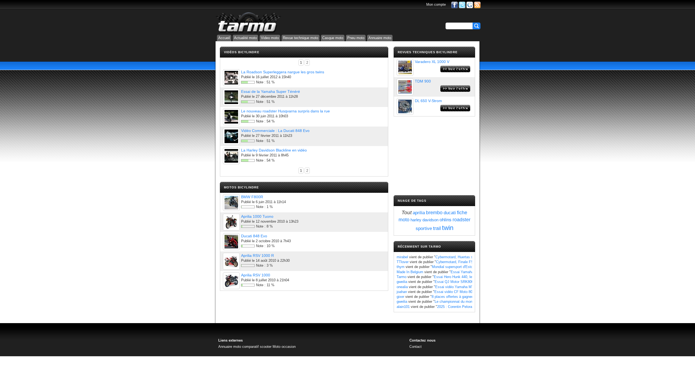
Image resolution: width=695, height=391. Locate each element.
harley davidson (424, 219)
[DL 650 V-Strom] (405, 106)
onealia (402, 287)
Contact (415, 347)
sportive (424, 228)
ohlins (445, 219)
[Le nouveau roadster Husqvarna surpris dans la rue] (231, 116)
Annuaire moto (379, 38)
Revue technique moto (300, 38)
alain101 (403, 307)
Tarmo (401, 277)
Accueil (224, 38)
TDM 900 (423, 81)
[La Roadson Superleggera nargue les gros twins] (231, 77)
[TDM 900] (405, 86)
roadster (461, 219)
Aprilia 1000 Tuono (257, 216)
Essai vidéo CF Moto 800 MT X (459, 292)
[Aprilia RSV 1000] (231, 280)
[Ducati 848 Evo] (231, 241)
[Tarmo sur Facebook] (454, 4)
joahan (402, 292)
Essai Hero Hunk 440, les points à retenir (466, 277)
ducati (450, 212)
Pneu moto (355, 38)
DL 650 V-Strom (428, 101)
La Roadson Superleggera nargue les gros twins (282, 72)
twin (447, 227)
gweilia (402, 282)
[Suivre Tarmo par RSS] (477, 4)
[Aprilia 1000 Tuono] (231, 222)
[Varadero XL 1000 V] (405, 67)
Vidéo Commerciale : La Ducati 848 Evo (275, 130)
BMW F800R (252, 197)
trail (437, 228)
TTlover (403, 262)
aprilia (419, 212)
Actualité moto (245, 38)
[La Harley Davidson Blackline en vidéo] (231, 155)
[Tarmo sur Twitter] (462, 4)
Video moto (270, 38)
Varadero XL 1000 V (432, 61)
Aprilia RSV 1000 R (257, 255)
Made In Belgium (410, 272)
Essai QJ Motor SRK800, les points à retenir (470, 282)
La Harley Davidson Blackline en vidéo (274, 150)
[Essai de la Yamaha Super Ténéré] (231, 97)
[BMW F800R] (231, 202)
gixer (400, 297)
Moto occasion (284, 347)
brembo (434, 212)
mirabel (402, 257)
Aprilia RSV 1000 (255, 275)
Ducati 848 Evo (254, 236)
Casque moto (332, 38)
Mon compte (436, 4)
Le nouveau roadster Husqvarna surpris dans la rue (285, 111)
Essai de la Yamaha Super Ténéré (270, 91)
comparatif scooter (256, 347)
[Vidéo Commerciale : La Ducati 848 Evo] (231, 136)
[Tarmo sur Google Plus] (469, 4)
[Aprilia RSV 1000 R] (231, 261)
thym (401, 267)
